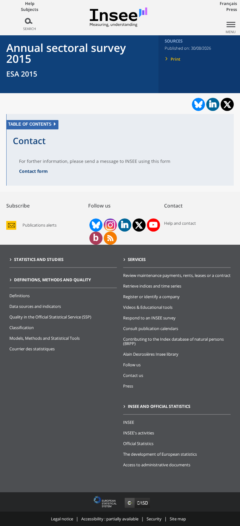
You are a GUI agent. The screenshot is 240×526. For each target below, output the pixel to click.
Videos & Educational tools (147, 307)
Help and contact (180, 223)
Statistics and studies (38, 259)
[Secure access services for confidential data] (137, 508)
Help (29, 3)
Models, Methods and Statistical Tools (44, 338)
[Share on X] (227, 104)
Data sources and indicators (35, 306)
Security (154, 519)
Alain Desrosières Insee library (150, 354)
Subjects (29, 10)
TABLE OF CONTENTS (30, 124)
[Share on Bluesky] (198, 104)
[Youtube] (153, 225)
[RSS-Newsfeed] (110, 238)
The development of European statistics (160, 454)
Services (137, 259)
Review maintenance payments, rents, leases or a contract (177, 275)
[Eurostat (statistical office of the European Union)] (106, 508)
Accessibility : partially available (109, 519)
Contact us (133, 375)
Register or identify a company (151, 296)
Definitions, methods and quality (52, 280)
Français (228, 3)
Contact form (33, 171)
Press (231, 9)
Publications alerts (39, 225)
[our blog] (96, 238)
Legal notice (62, 519)
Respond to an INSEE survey (149, 318)
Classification (21, 327)
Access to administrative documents (156, 465)
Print (175, 59)
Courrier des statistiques (32, 349)
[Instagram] (109, 225)
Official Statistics (138, 443)
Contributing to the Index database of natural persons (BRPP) (173, 341)
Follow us (132, 365)
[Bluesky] (95, 225)
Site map (178, 519)
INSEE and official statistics (159, 406)
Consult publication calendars (150, 328)
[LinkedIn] (124, 225)
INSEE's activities (138, 433)
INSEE (128, 422)
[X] (139, 225)
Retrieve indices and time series (152, 286)
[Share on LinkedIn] (213, 104)
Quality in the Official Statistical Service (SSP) (50, 317)
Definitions (19, 295)
